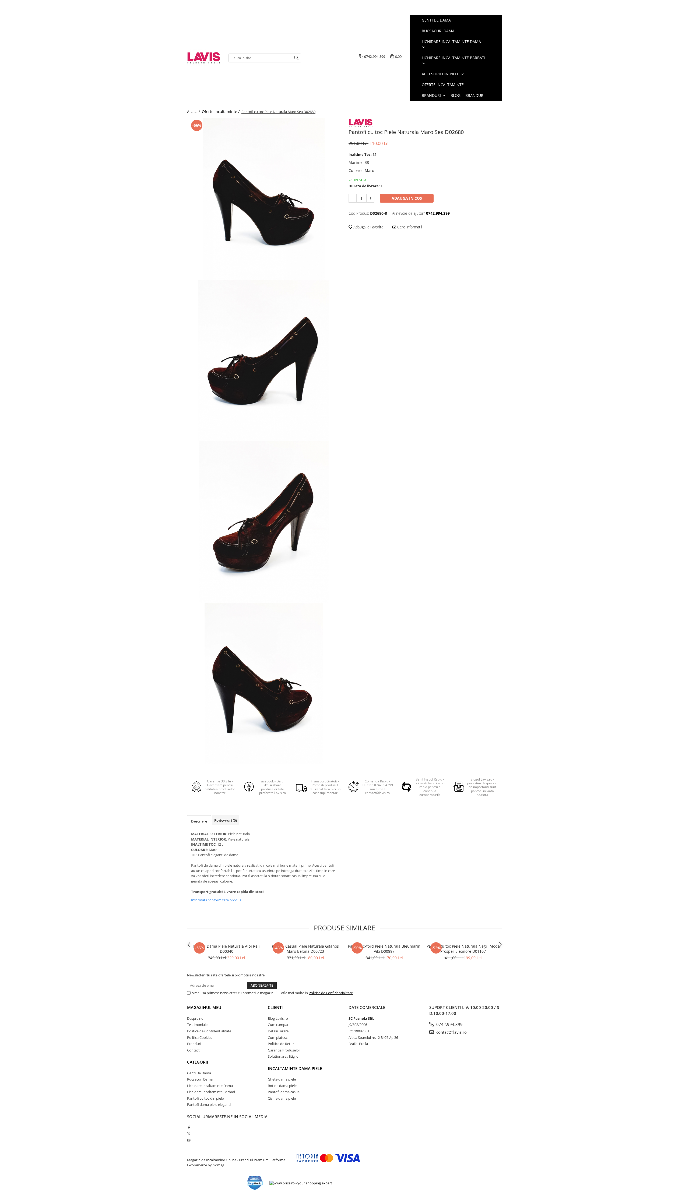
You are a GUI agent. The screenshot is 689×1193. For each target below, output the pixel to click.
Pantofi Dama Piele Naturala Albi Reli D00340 (226, 949)
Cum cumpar (278, 1024)
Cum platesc (277, 1037)
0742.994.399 (449, 1024)
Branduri (432, 95)
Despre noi (195, 1018)
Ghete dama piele (282, 1079)
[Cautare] (296, 58)
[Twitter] (189, 1133)
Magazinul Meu (204, 1007)
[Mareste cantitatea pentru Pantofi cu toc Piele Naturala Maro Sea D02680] (370, 198)
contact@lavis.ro (451, 1032)
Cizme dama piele (282, 1098)
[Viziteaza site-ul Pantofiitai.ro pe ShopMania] (255, 1183)
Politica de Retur (281, 1043)
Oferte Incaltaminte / (221, 111)
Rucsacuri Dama (200, 1079)
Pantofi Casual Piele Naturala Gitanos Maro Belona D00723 (305, 949)
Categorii (197, 1062)
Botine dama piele (282, 1085)
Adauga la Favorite (368, 227)
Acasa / (194, 111)
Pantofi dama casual (284, 1091)
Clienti (275, 1007)
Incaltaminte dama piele (295, 1068)
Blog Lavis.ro (278, 1018)
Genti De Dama (199, 1073)
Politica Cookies (199, 1037)
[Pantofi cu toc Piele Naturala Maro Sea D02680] (263, 199)
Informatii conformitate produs (216, 900)
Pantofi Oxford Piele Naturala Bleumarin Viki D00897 (384, 949)
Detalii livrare (278, 1031)
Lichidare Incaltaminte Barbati (211, 1091)
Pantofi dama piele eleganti (209, 1104)
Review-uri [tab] (225, 820)
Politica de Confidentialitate (331, 992)
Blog (455, 95)
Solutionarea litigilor (284, 1056)
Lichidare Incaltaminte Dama (210, 1085)
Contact (193, 1050)
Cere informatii (409, 227)
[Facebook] (189, 1127)
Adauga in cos (407, 198)
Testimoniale (197, 1024)
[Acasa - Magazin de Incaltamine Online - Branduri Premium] (203, 58)
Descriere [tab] (199, 821)
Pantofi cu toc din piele (205, 1098)
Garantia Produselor (284, 1050)
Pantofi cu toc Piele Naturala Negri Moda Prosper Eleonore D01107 (463, 949)
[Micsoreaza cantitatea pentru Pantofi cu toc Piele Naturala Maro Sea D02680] (353, 198)
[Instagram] (189, 1140)
